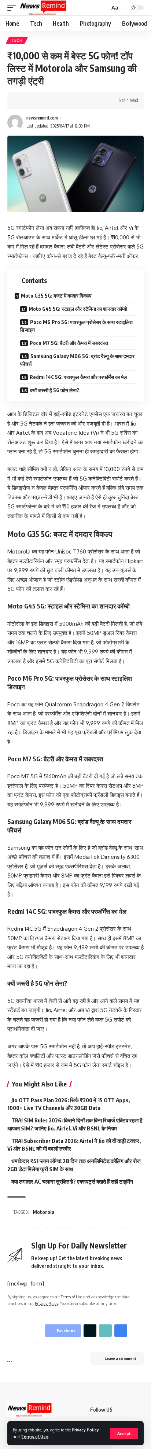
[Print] (58, 100)
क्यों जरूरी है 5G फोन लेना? (55, 390)
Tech (17, 40)
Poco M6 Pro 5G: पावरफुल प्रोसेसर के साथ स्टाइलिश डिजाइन (76, 326)
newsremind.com (42, 118)
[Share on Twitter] (35, 100)
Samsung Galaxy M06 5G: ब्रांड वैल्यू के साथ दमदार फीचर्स (77, 360)
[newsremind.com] (43, 7)
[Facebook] (124, 1410)
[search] (103, 8)
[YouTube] (141, 1410)
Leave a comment (120, 1358)
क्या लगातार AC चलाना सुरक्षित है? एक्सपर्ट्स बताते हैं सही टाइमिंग (72, 1181)
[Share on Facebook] (24, 100)
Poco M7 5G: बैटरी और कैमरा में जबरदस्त (69, 343)
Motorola (44, 1212)
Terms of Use (34, 1436)
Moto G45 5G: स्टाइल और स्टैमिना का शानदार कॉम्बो (78, 309)
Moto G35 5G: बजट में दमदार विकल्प (56, 296)
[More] (69, 100)
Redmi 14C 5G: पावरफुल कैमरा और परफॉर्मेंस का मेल (78, 377)
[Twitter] (132, 1410)
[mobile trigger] (13, 7)
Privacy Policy (85, 1429)
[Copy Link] (46, 100)
